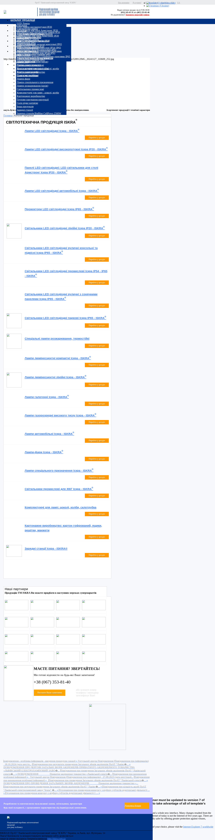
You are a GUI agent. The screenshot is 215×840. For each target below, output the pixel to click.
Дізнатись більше (132, 805)
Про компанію (123, 3)
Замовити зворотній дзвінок (137, 15)
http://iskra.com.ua (56, 838)
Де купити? (137, 3)
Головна (8, 115)
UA (178, 3)
